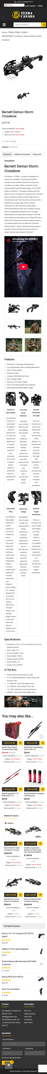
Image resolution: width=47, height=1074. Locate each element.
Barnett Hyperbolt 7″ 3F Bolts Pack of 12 (10, 795)
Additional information (22, 154)
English (10, 5)
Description (7, 154)
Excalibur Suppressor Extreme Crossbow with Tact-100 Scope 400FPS (32, 850)
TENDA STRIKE (14, 32)
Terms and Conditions (28, 1018)
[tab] (7, 154)
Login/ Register (30, 6)
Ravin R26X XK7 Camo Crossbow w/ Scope (12, 849)
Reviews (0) (37, 154)
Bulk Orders (28, 1022)
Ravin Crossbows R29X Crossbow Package (32, 900)
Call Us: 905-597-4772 (25, 2)
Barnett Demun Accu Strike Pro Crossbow (11, 900)
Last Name (29, 1048)
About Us (27, 1011)
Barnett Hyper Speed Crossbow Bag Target (10, 748)
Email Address (8, 1039)
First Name (6, 1048)
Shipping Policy (29, 1014)
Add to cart (8, 743)
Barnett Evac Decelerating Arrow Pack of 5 (33, 748)
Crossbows (18, 36)
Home (4, 32)
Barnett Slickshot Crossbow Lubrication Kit (34, 795)
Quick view (20, 743)
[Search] (43, 24)
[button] (9, 141)
